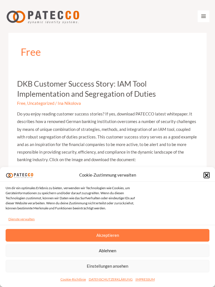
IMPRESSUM (145, 279)
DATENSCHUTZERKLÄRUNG (111, 279)
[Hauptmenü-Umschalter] (203, 16)
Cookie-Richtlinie (73, 279)
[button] (206, 175)
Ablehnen (107, 250)
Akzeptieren (107, 235)
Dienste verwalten (21, 219)
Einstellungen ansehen (107, 266)
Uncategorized (40, 103)
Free (21, 103)
